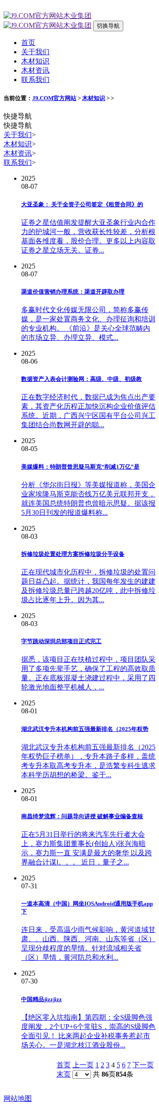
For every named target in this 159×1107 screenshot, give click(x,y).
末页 (64, 1074)
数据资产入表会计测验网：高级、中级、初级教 (81, 379)
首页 (28, 42)
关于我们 (35, 52)
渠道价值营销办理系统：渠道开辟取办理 (73, 291)
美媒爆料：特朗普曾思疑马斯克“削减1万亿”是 (80, 466)
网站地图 (18, 1098)
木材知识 (35, 61)
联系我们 (35, 79)
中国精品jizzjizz (41, 999)
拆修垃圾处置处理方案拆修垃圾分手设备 (73, 554)
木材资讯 (35, 70)
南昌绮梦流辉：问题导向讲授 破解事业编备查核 (82, 816)
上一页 (83, 1065)
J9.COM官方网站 (54, 98)
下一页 (143, 1065)
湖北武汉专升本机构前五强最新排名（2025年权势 (84, 729)
